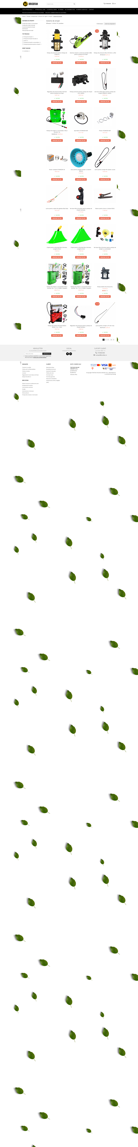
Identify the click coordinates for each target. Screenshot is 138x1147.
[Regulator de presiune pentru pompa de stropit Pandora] (81, 313)
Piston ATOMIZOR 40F (105, 130)
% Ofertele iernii (52, 9)
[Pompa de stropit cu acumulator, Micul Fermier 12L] (57, 118)
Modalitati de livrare (51, 369)
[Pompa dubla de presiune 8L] (105, 274)
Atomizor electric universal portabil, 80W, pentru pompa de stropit (81, 53)
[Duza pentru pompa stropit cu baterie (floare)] (81, 157)
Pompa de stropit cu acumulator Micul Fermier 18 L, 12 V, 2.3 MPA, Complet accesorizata (81, 287)
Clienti (48, 364)
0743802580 (101, 353)
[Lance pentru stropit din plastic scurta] (105, 157)
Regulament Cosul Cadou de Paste (30, 375)
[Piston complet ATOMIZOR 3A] (57, 157)
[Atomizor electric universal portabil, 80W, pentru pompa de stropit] (81, 40)
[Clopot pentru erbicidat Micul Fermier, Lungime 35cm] (57, 235)
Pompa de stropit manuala (30, 38)
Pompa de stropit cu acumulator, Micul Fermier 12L (57, 131)
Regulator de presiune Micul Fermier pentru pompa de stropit (57, 92)
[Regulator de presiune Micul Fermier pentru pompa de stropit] (57, 79)
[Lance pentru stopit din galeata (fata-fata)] (57, 196)
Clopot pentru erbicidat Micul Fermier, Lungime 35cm (57, 248)
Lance (25, 40)
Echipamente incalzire (27, 385)
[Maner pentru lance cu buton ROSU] (105, 195)
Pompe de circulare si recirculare (30, 394)
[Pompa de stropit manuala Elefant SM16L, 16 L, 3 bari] (57, 313)
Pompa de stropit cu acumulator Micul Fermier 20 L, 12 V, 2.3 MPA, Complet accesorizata (57, 287)
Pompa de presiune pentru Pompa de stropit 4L (57, 53)
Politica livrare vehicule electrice (55, 12)
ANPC (47, 382)
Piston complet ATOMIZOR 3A (57, 169)
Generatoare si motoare (28, 391)
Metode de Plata (50, 367)
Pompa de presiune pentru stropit (32, 44)
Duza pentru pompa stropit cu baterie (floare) (81, 170)
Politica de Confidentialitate (39, 357)
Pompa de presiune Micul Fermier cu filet (105, 53)
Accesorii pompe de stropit (28, 27)
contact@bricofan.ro (101, 355)
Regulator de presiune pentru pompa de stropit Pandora (81, 326)
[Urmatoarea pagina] (113, 340)
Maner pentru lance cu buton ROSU (105, 208)
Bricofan (25, 380)
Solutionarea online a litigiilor (53, 380)
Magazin (25, 364)
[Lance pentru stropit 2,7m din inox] (105, 313)
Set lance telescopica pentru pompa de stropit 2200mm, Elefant (104, 92)
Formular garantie (50, 376)
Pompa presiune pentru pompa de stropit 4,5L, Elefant (81, 92)
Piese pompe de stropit (27, 30)
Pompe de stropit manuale (28, 25)
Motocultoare (25, 393)
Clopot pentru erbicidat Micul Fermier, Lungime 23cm (81, 248)
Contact (91, 9)
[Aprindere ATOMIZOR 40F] (81, 118)
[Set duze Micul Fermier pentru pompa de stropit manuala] (81, 196)
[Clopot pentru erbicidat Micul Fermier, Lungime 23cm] (81, 235)
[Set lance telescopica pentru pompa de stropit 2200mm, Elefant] (105, 79)
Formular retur (49, 375)
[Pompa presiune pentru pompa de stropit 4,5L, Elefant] (81, 79)
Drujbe (23, 389)
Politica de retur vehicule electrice (33, 12)
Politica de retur (50, 373)
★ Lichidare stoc (70, 9)
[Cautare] (74, 4)
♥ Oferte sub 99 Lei (81, 9)
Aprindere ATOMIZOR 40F (81, 130)
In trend (60, 9)
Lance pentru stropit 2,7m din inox (105, 325)
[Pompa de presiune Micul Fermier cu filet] (105, 40)
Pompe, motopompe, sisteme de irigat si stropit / (40, 16)
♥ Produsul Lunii (40, 9)
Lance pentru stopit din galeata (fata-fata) (57, 208)
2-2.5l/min (26, 51)
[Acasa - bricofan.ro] (30, 4)
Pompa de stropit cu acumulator (31, 42)
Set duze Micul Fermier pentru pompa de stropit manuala (81, 209)
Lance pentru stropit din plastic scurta (105, 169)
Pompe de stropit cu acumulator (30, 23)
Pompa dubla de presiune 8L (105, 286)
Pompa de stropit (28, 37)
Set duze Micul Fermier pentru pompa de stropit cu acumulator (105, 248)
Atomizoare (25, 28)
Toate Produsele (27, 9)
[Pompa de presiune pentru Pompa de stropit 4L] (57, 40)
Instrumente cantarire (27, 387)
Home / (24, 16)
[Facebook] (67, 353)
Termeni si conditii (26, 367)
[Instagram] (70, 353)
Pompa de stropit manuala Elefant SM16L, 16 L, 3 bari (57, 326)
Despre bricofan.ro (26, 376)
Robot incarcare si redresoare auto (30, 383)
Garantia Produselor (51, 371)
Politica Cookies (26, 371)
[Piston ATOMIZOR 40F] (105, 118)
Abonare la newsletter (51, 378)
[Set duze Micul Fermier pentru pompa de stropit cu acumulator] (105, 235)
